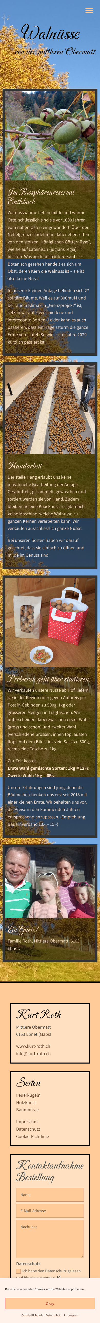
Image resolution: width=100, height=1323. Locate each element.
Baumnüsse (27, 1109)
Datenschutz (54, 1315)
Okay (50, 1303)
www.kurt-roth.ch (33, 1046)
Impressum (71, 1315)
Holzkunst (26, 1102)
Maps (45, 1034)
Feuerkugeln (28, 1095)
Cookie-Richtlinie (32, 1315)
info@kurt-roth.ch (33, 1053)
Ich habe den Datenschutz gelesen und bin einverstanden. (48, 1274)
